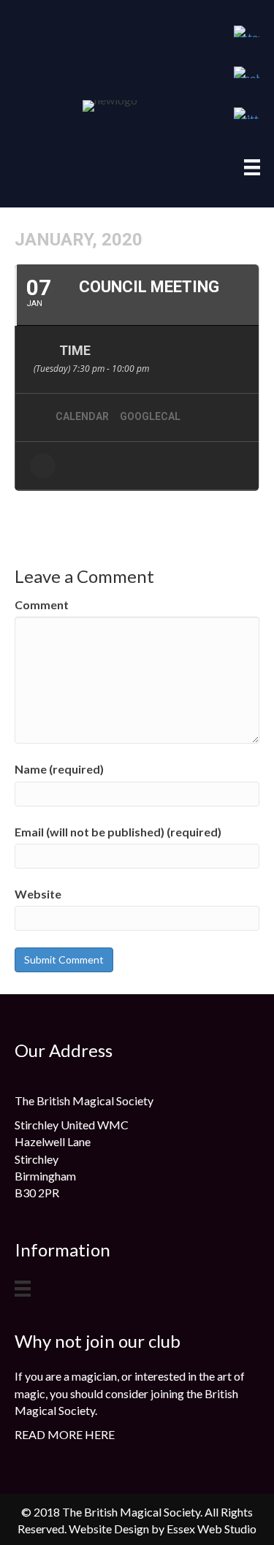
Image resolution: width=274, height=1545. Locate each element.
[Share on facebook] (43, 465)
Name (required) (59, 769)
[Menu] (252, 167)
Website (38, 894)
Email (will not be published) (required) (118, 832)
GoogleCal (150, 416)
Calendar (82, 416)
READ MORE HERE (65, 1434)
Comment (42, 604)
